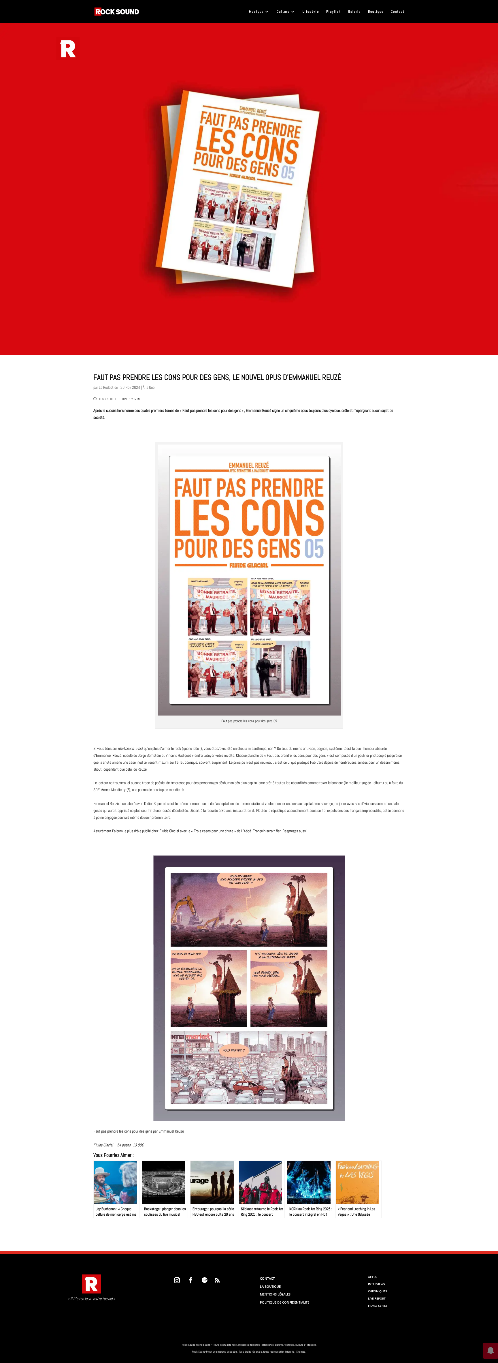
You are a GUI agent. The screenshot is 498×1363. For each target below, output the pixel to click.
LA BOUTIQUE (270, 1286)
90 (223, 810)
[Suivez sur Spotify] (204, 1280)
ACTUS (372, 1277)
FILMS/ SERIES (378, 1306)
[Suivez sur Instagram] (177, 1280)
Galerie (354, 12)
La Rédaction (108, 387)
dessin (385, 762)
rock (178, 748)
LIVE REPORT (377, 1298)
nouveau (266, 762)
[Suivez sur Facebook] (191, 1280)
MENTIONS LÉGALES (275, 1294)
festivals (289, 1345)
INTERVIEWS (376, 1284)
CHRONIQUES (377, 1291)
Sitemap (300, 1351)
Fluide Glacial (103, 1145)
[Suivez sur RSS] (217, 1280)
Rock (185, 1345)
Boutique (376, 12)
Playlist (333, 12)
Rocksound (126, 748)
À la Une (148, 387)
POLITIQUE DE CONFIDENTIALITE (284, 1302)
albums (279, 1345)
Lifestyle (311, 12)
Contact (398, 12)
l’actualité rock (228, 1345)
